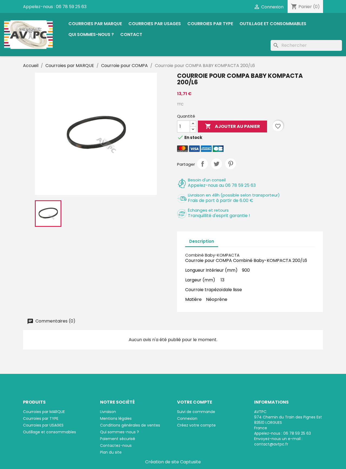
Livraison (108, 411)
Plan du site (111, 452)
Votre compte (194, 402)
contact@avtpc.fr (271, 444)
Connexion (187, 418)
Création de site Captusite (173, 462)
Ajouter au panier (232, 126)
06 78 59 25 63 (71, 7)
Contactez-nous (116, 445)
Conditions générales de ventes (130, 425)
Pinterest (230, 163)
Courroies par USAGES (154, 24)
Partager (202, 163)
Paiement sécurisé (117, 438)
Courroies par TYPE (210, 24)
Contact (131, 34)
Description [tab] (201, 241)
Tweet (216, 163)
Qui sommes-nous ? (91, 34)
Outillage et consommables (272, 24)
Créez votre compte (196, 425)
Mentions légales (116, 418)
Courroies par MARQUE (95, 24)
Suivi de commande (196, 411)
